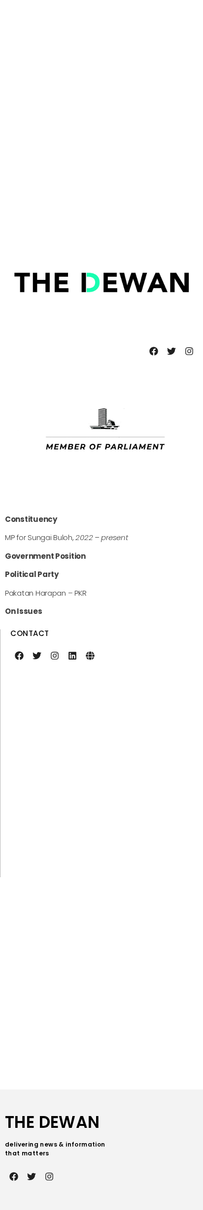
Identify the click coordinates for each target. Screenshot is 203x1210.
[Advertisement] (101, 121)
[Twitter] (171, 351)
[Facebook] (154, 351)
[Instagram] (189, 351)
